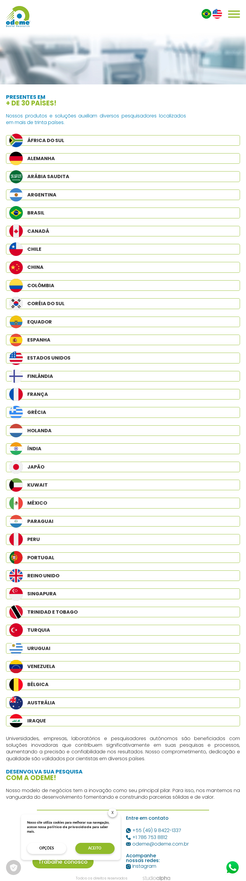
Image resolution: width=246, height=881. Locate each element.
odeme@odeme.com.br (160, 844)
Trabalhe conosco (63, 861)
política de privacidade (69, 827)
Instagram (144, 866)
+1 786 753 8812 (149, 837)
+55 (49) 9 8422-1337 (156, 830)
